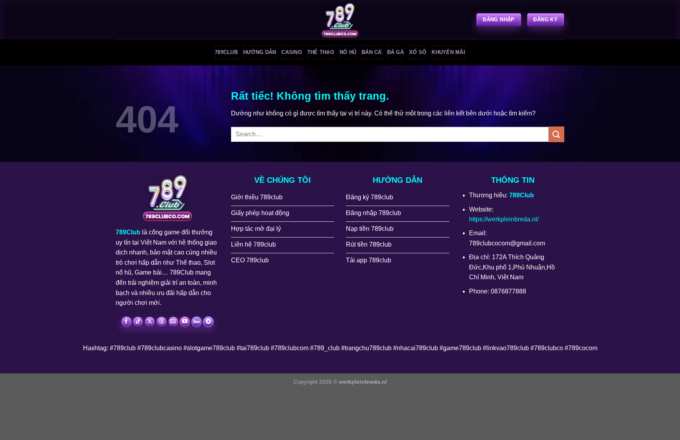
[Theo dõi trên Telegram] (208, 321)
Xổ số (417, 52)
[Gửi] (556, 134)
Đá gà (395, 52)
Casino (291, 52)
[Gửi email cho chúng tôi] (173, 321)
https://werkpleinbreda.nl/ (504, 219)
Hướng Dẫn (259, 52)
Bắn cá (372, 52)
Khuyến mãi (448, 52)
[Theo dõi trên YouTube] (184, 321)
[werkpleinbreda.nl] (340, 19)
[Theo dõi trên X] (149, 321)
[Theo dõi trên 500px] (196, 321)
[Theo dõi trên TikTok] (138, 321)
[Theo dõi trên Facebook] (126, 321)
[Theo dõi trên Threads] (161, 321)
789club (226, 52)
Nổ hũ (348, 52)
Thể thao (320, 52)
